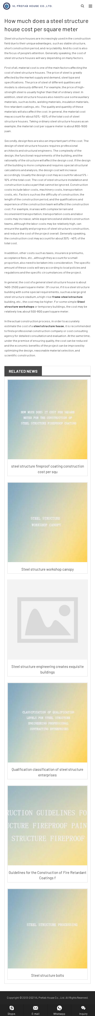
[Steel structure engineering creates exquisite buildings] (47, 620)
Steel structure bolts (47, 975)
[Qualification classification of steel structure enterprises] (47, 722)
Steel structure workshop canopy (47, 569)
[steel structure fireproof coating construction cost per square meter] (47, 419)
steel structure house (48, 326)
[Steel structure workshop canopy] (47, 522)
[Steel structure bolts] (47, 928)
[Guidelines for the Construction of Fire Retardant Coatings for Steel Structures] (47, 825)
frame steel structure (67, 296)
